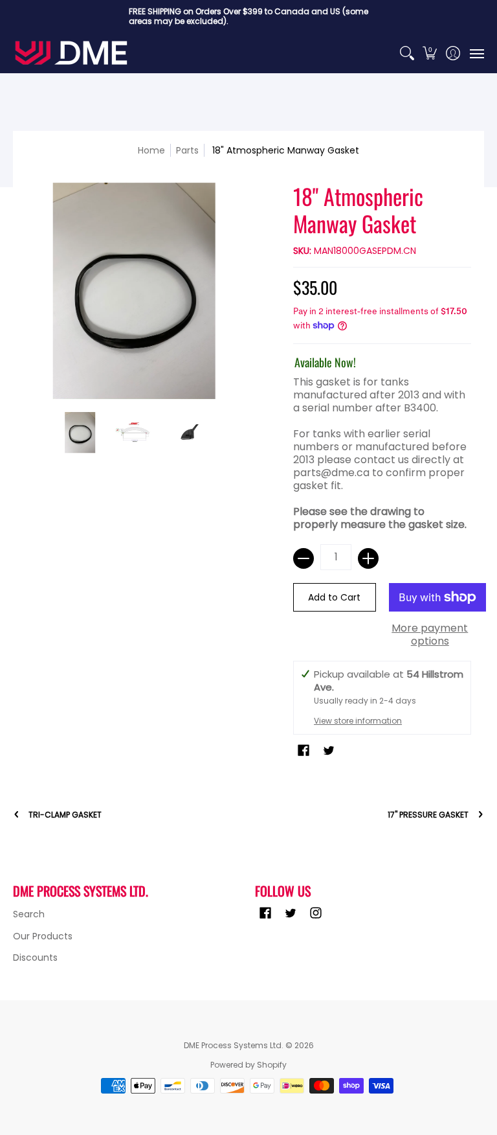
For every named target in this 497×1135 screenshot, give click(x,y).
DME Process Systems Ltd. (233, 1045)
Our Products (42, 936)
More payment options (430, 635)
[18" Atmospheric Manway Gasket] (80, 432)
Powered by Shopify (248, 1064)
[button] (430, 52)
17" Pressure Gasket (428, 815)
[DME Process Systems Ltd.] (71, 52)
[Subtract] (303, 558)
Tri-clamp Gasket (65, 815)
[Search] (406, 52)
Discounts (35, 957)
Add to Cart (334, 597)
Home (151, 150)
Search (29, 914)
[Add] (368, 558)
